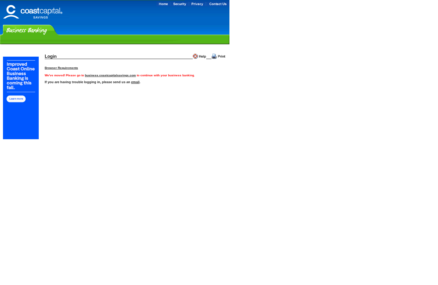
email (135, 82)
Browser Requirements (61, 67)
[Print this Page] (218, 56)
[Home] (34, 21)
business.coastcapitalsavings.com (110, 75)
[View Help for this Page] (199, 56)
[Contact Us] (217, 4)
